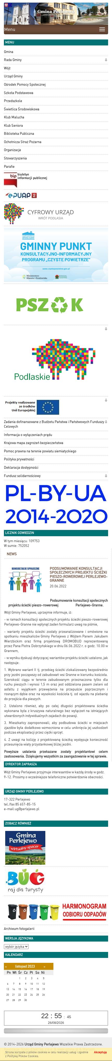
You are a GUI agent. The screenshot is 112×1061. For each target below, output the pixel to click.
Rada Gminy (13, 60)
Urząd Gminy (13, 76)
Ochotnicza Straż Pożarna (22, 142)
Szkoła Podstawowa (18, 93)
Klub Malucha (14, 117)
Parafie (9, 167)
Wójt (7, 68)
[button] (106, 60)
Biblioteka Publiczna (19, 134)
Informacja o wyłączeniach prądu (28, 435)
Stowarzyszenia (15, 158)
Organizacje (12, 150)
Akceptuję (100, 1052)
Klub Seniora (13, 125)
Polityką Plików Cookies (22, 1056)
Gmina (8, 52)
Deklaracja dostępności (21, 467)
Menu (9, 29)
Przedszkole (13, 101)
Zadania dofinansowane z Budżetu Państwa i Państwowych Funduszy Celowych (54, 424)
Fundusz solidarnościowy (22, 476)
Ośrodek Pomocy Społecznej (25, 84)
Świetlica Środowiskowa (21, 109)
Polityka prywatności (19, 459)
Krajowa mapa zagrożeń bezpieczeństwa (33, 443)
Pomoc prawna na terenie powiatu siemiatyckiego (40, 451)
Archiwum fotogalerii (19, 929)
